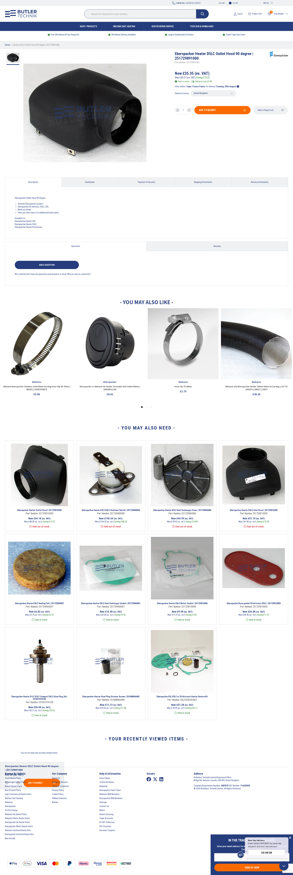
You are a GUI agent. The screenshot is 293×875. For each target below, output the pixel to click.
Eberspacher (10, 806)
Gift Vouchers (105, 826)
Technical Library (106, 782)
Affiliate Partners (59, 798)
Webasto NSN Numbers (109, 794)
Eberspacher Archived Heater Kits (19, 834)
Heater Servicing (106, 814)
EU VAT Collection (107, 822)
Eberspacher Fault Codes (110, 790)
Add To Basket (207, 110)
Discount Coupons (107, 830)
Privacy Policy (58, 790)
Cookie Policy (57, 794)
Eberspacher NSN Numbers (111, 798)
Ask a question (47, 265)
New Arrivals (10, 838)
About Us (56, 778)
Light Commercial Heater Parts (18, 794)
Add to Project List (266, 110)
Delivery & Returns (60, 782)
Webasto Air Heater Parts (16, 814)
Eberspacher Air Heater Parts (17, 822)
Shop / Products (88, 26)
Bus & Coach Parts (13, 790)
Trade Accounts (106, 818)
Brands (55, 802)
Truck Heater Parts (13, 778)
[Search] (202, 13)
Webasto (9, 802)
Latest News (104, 778)
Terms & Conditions (60, 786)
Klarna (102, 810)
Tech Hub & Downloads (201, 26)
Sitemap (103, 802)
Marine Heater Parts (13, 786)
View (32, 502)
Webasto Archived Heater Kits (18, 830)
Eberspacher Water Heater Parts (19, 826)
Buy (52, 502)
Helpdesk (103, 786)
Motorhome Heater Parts (15, 782)
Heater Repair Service (163, 26)
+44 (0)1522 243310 (188, 3)
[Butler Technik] (22, 13)
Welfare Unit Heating (124, 26)
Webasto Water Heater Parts (17, 818)
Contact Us (104, 806)
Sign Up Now (252, 867)
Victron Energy (11, 810)
